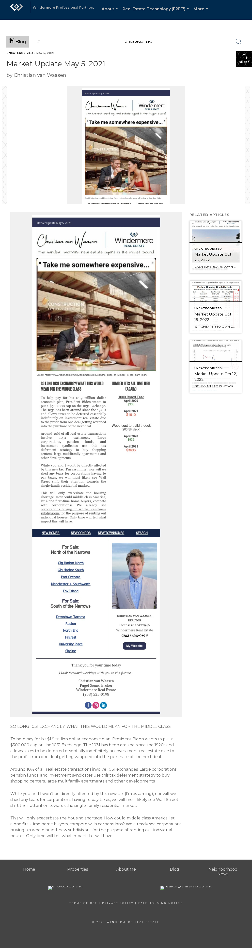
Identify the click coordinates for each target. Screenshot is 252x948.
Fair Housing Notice (160, 903)
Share (244, 62)
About (111, 13)
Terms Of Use (83, 903)
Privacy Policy (118, 903)
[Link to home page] (16, 10)
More (202, 13)
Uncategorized (20, 53)
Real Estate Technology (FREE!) (157, 13)
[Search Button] (238, 41)
